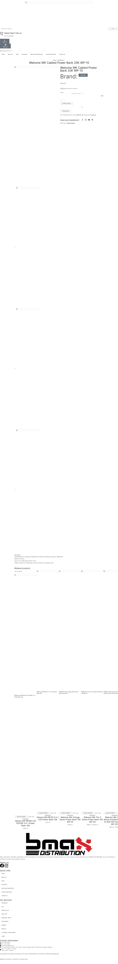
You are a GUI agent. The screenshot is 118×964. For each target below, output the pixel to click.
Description (17, 555)
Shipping (62, 88)
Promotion (24, 54)
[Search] (113, 28)
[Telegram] (92, 120)
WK (82, 115)
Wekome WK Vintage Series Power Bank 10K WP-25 (70, 819)
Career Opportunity (51, 54)
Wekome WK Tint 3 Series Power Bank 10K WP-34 (92, 819)
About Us (10, 54)
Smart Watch (5, 921)
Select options (21, 816)
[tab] (59, 555)
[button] (5, 46)
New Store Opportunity (36, 54)
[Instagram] (86, 120)
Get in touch (71, 123)
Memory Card (5, 910)
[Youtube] (89, 120)
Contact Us (62, 54)
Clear (102, 95)
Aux (3, 906)
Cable (3, 936)
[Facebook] (82, 120)
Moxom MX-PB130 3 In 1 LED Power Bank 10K (48, 818)
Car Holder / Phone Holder (8, 932)
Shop (17, 54)
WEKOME (78, 115)
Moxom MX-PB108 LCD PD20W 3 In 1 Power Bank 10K (25, 823)
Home (3, 54)
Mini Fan (4, 928)
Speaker (4, 925)
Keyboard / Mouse (6, 917)
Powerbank (61, 60)
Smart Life (4, 914)
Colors (61, 92)
